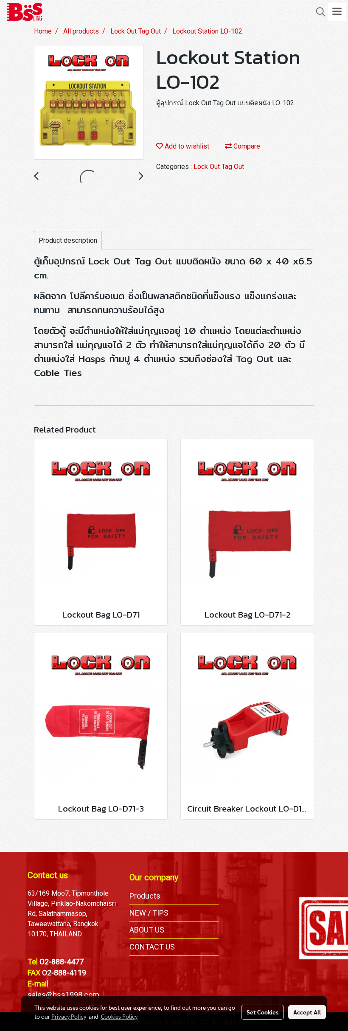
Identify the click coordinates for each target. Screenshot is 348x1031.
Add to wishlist (186, 146)
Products (144, 895)
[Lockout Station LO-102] (88, 102)
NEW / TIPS (148, 912)
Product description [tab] (68, 240)
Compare (246, 146)
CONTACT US (152, 946)
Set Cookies (262, 1012)
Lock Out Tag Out (219, 167)
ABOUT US (146, 929)
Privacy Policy (68, 1016)
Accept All (307, 1012)
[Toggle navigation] (337, 12)
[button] (317, 12)
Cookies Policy (119, 1016)
